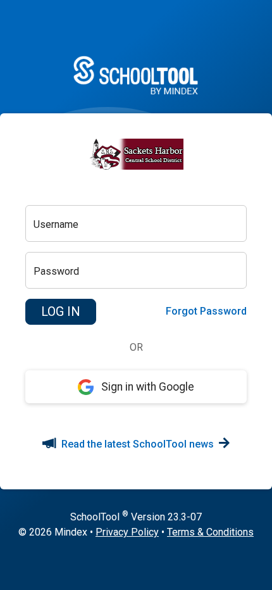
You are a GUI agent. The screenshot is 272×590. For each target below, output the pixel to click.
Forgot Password (206, 311)
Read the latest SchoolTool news (137, 444)
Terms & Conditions (210, 532)
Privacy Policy (127, 532)
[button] (60, 312)
